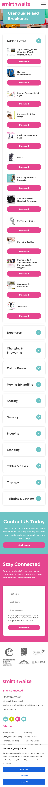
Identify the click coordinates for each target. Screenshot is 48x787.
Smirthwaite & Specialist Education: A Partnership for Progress (28, 263)
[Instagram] (17, 719)
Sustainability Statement (24, 285)
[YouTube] (23, 719)
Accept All (24, 769)
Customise (24, 776)
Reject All (24, 782)
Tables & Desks (30, 736)
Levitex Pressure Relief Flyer (28, 94)
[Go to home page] (16, 4)
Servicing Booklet (25, 242)
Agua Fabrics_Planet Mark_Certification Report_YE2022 (27, 52)
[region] (24, 766)
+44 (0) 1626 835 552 (12, 697)
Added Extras (8, 732)
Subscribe (24, 627)
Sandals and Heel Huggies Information (26, 199)
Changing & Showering (12, 736)
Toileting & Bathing (32, 744)
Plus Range (7, 744)
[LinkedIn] (5, 719)
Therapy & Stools (31, 740)
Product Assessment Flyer (27, 136)
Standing (28, 732)
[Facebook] (11, 719)
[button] (24, 41)
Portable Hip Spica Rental (26, 115)
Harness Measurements (24, 73)
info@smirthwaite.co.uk (13, 701)
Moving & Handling (11, 740)
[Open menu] (43, 4)
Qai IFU (20, 157)
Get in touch (24, 545)
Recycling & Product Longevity (26, 178)
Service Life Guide (26, 220)
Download (24, 61)
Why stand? (22, 306)
